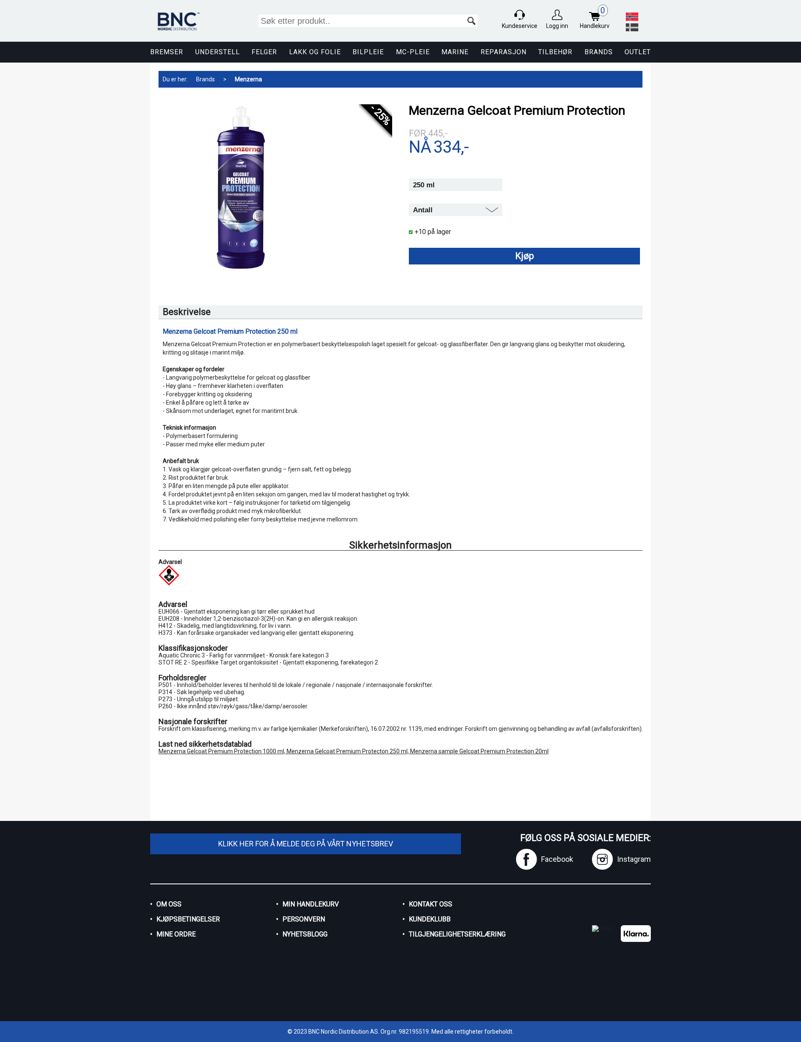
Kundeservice (519, 26)
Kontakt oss (430, 904)
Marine (455, 52)
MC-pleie (413, 52)
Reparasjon (503, 52)
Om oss (168, 904)
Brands (598, 52)
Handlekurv (595, 17)
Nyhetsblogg (304, 934)
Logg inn (557, 26)
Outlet (638, 52)
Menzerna (248, 79)
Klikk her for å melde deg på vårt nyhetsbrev (305, 843)
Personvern (303, 919)
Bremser (166, 52)
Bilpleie (368, 52)
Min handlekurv (310, 904)
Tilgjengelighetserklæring (457, 934)
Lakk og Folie (315, 52)
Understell (217, 52)
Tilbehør (555, 52)
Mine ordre (176, 934)
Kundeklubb (430, 919)
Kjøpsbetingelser (188, 919)
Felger (264, 52)
